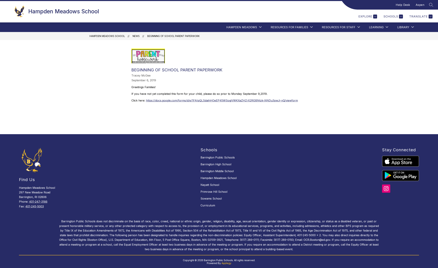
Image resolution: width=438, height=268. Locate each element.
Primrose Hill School (214, 191)
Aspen (420, 5)
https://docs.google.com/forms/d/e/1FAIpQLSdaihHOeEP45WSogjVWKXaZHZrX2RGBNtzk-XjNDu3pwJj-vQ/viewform (222, 100)
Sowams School (211, 198)
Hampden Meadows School (107, 36)
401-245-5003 (34, 206)
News (136, 36)
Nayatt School (210, 185)
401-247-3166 (38, 201)
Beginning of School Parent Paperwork (173, 36)
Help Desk (403, 5)
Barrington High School (216, 164)
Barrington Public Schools (218, 157)
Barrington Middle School (217, 171)
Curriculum (208, 205)
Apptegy (226, 263)
